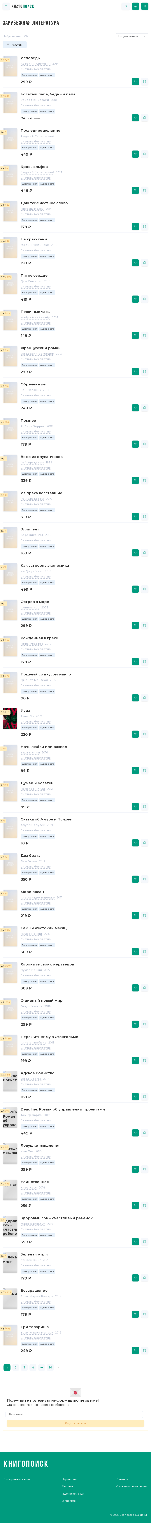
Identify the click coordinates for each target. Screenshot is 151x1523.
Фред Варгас (31, 1078)
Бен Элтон (29, 861)
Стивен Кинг (31, 1260)
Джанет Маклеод (34, 680)
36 (50, 1367)
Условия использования (131, 1486)
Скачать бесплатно (36, 69)
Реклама (67, 1486)
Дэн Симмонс (31, 281)
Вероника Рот (32, 535)
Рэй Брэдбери (32, 462)
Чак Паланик (31, 390)
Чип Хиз (27, 1151)
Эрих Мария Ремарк (37, 1296)
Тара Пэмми (30, 752)
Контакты (122, 1479)
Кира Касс (29, 1187)
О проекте (69, 1500)
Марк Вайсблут (33, 1223)
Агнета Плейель (34, 1042)
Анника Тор (30, 607)
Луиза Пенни (31, 933)
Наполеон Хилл (33, 788)
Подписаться (75, 1423)
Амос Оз (27, 716)
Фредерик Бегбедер (37, 353)
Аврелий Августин (36, 63)
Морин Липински (35, 245)
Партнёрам (69, 1479)
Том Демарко (31, 1115)
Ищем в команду (73, 1493)
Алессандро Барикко (38, 897)
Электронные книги (17, 1479)
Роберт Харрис (33, 426)
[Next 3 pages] (41, 1367)
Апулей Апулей (33, 825)
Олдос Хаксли (32, 1006)
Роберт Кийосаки (35, 100)
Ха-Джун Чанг (32, 571)
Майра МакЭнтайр (35, 317)
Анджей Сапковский (37, 136)
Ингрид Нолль (32, 208)
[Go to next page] (58, 1367)
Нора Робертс (32, 643)
